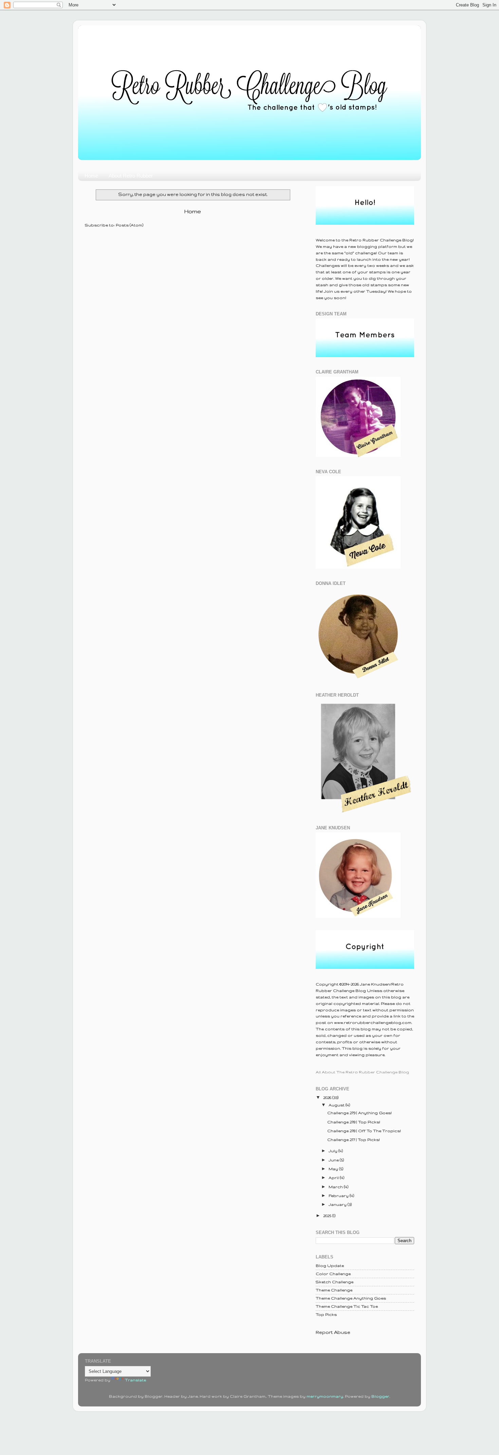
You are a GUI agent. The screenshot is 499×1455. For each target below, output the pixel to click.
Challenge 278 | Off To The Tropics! (364, 1130)
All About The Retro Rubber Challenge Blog (362, 1072)
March (336, 1186)
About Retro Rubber (131, 176)
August (337, 1105)
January (338, 1204)
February (339, 1195)
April (334, 1177)
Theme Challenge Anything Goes (351, 1298)
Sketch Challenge (334, 1281)
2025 (327, 1215)
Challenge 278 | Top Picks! (353, 1122)
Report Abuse (333, 1332)
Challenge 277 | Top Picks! (353, 1139)
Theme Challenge (334, 1290)
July (333, 1150)
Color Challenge (333, 1273)
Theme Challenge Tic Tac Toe (347, 1306)
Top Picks (326, 1314)
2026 (327, 1097)
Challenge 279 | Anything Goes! (359, 1112)
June (334, 1160)
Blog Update (330, 1265)
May (334, 1168)
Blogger (380, 1396)
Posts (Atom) (129, 225)
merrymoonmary (325, 1396)
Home (91, 176)
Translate (135, 1380)
